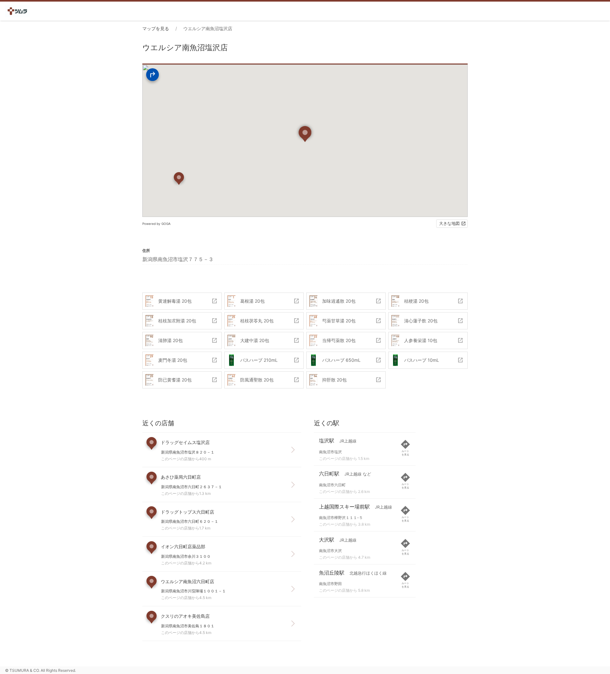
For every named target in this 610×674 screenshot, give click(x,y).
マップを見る (155, 28)
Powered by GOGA (156, 224)
